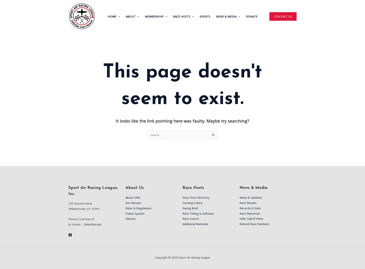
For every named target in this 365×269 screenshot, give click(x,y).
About (131, 16)
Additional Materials (195, 224)
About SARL (133, 197)
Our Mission (133, 203)
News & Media (226, 16)
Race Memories (250, 213)
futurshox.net (93, 224)
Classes (130, 218)
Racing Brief (190, 208)
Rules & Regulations (138, 208)
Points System (134, 213)
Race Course (190, 218)
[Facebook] (70, 235)
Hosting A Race (192, 203)
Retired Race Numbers (255, 224)
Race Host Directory (195, 197)
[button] (118, 16)
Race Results (248, 203)
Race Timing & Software (198, 213)
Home (112, 16)
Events (205, 16)
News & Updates (251, 197)
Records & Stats (250, 208)
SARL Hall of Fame (251, 218)
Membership (154, 16)
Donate (252, 16)
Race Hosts (181, 16)
